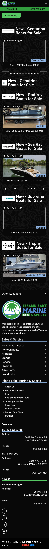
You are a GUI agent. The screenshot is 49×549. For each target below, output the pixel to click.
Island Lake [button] (8, 374)
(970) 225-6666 (39, 449)
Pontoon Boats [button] (10, 349)
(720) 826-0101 (39, 473)
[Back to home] (8, 3)
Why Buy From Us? (14, 390)
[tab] (11, 73)
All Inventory (11, 15)
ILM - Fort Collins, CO (12, 430)
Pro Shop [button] (7, 365)
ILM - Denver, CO (10, 454)
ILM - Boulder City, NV (12, 484)
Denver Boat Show (14, 412)
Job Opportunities (14, 401)
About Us (9, 387)
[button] (46, 3)
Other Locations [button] (11, 293)
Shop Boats (12, 9)
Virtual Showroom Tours (17, 397)
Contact (9, 416)
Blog (7, 394)
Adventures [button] (8, 370)
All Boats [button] (7, 353)
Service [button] (6, 361)
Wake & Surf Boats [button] (13, 345)
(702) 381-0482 (39, 503)
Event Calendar (12, 408)
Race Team (10, 405)
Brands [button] (6, 357)
